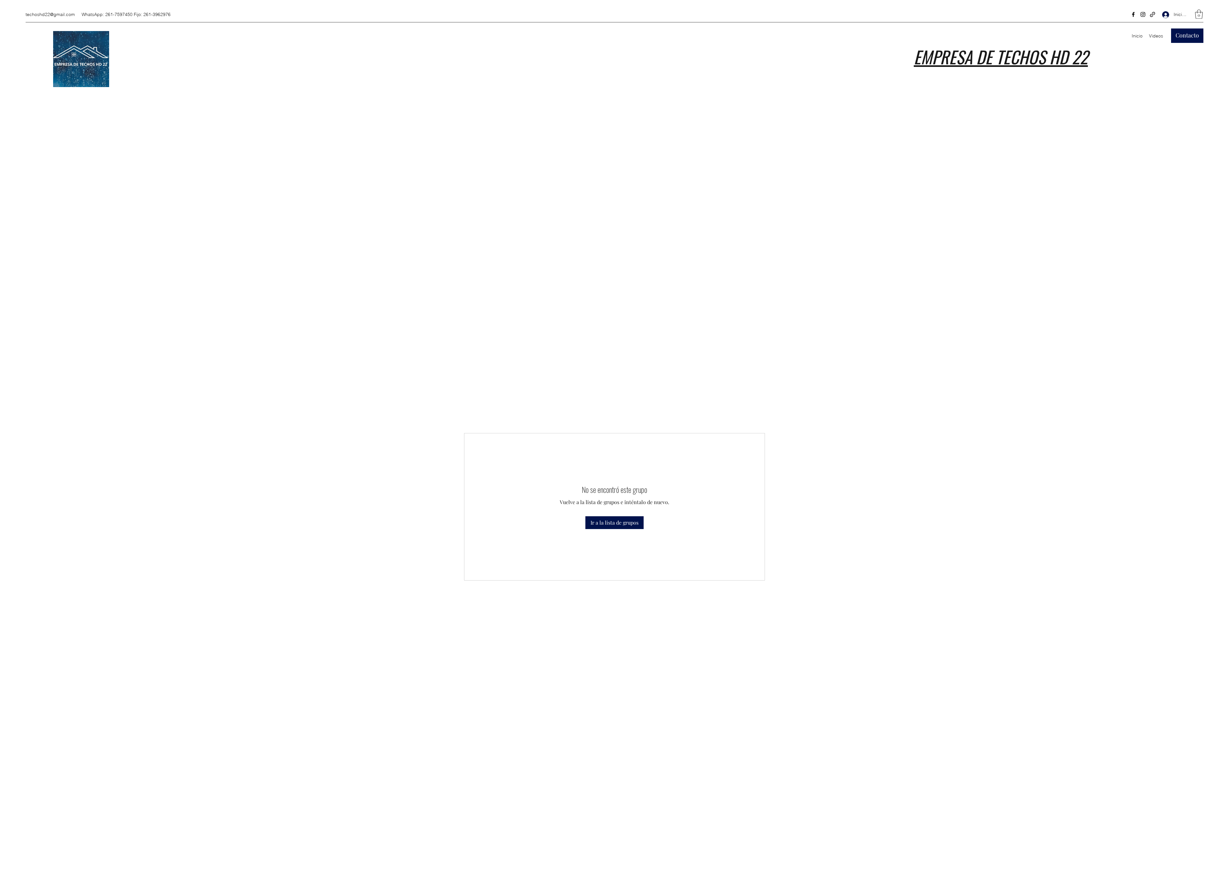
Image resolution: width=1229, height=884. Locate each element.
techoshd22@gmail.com (50, 14)
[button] (1199, 14)
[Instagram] (1143, 14)
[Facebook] (1133, 14)
